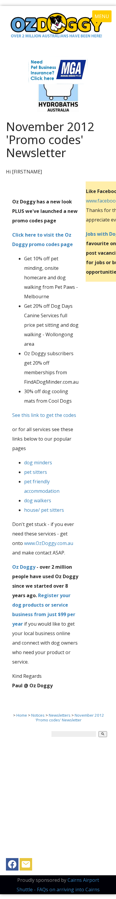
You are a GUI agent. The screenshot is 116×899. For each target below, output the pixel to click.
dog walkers (37, 500)
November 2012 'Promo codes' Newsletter (69, 717)
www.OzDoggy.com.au (48, 543)
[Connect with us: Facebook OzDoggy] (12, 866)
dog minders (38, 462)
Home (21, 715)
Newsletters (59, 715)
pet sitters (35, 472)
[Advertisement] (58, 800)
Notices (38, 715)
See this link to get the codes (44, 415)
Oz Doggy (23, 567)
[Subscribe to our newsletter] (26, 866)
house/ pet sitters (44, 510)
